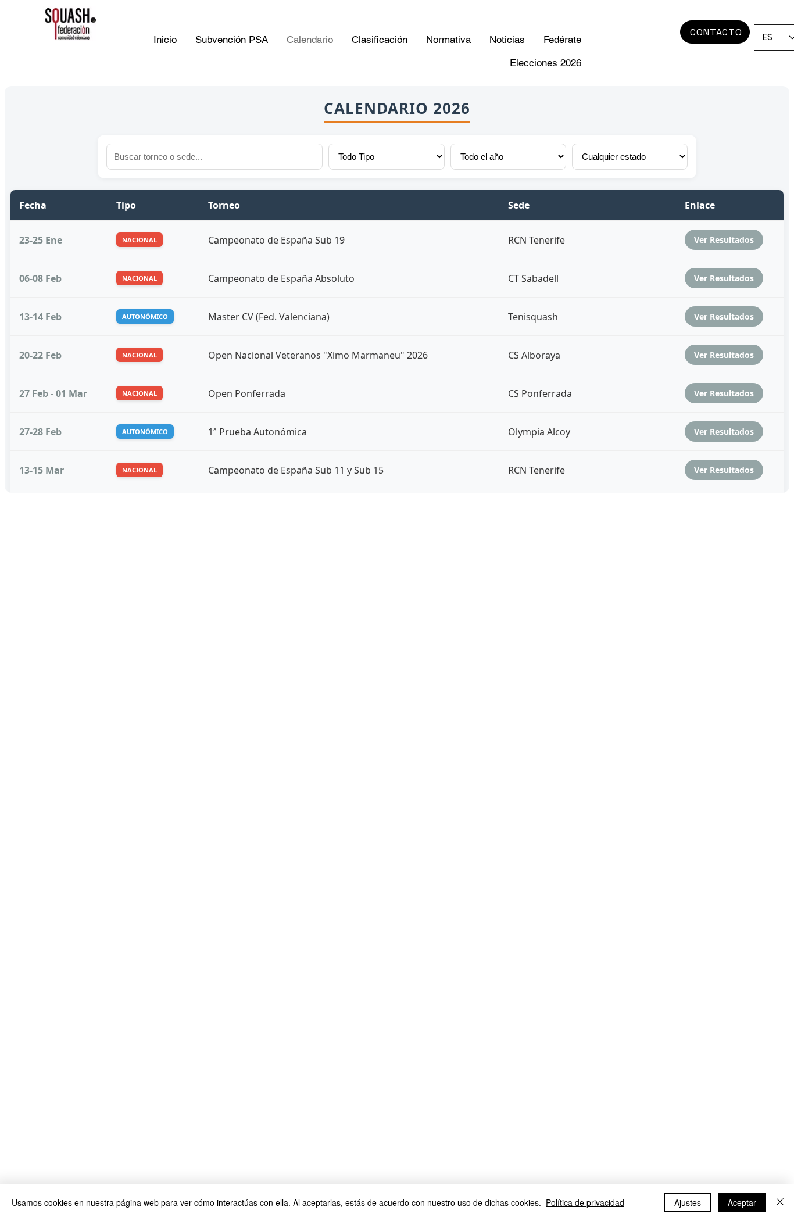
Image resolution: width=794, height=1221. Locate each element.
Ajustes (687, 1202)
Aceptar (742, 1202)
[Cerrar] (780, 1202)
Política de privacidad (585, 1202)
